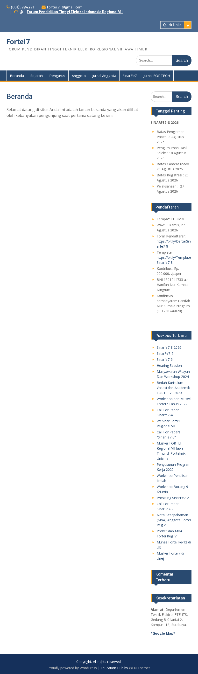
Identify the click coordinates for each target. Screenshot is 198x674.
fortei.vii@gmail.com (65, 7)
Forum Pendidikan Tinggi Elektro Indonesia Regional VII (75, 12)
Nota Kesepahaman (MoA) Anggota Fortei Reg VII (174, 520)
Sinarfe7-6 (165, 359)
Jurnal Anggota (104, 75)
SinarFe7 (130, 75)
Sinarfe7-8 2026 (169, 347)
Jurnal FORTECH (156, 75)
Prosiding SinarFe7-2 (173, 497)
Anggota (79, 75)
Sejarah (36, 75)
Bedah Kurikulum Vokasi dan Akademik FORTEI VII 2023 (173, 387)
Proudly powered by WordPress (72, 668)
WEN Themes (139, 668)
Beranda (17, 75)
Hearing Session (169, 365)
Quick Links (172, 25)
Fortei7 (18, 41)
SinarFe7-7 (165, 353)
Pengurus (57, 75)
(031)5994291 (22, 7)
